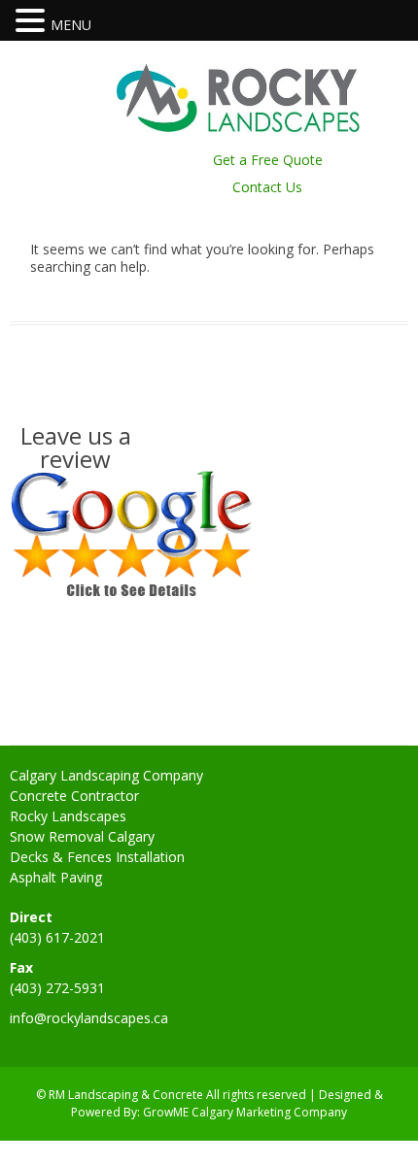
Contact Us (267, 187)
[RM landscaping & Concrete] (238, 126)
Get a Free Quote (268, 159)
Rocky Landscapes (68, 816)
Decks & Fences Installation (97, 857)
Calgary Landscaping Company (106, 775)
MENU (71, 25)
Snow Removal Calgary (82, 836)
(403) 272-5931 (57, 988)
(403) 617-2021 (57, 937)
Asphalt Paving (56, 877)
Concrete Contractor (74, 795)
